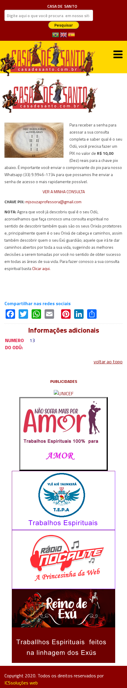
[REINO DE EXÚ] (63, 625)
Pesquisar (63, 25)
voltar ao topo (108, 361)
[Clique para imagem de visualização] (34, 139)
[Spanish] (71, 37)
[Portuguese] (55, 37)
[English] (63, 37)
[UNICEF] (64, 392)
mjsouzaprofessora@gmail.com (53, 202)
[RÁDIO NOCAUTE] (63, 558)
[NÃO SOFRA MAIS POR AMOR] (63, 433)
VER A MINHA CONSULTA (64, 191)
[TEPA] (63, 499)
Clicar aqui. (41, 268)
